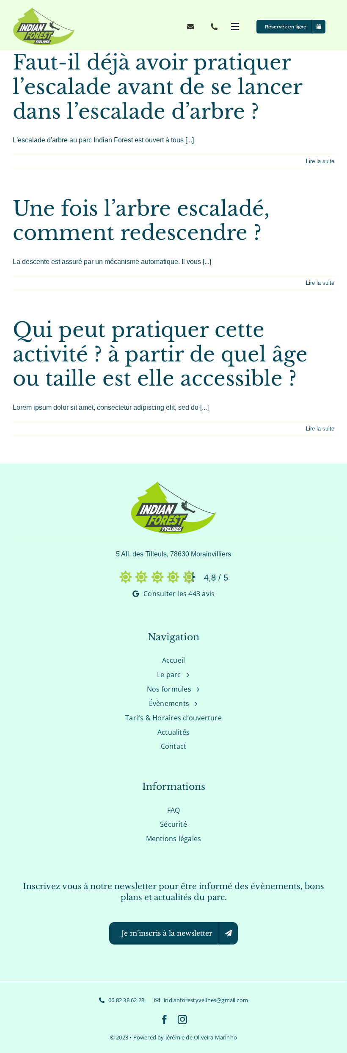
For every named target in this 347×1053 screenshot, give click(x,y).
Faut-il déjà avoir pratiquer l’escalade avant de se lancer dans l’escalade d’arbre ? (157, 87)
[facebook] (164, 1019)
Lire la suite (320, 161)
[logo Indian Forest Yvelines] (45, 10)
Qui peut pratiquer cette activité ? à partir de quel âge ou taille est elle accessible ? (160, 354)
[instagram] (182, 1019)
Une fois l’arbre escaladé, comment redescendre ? (141, 221)
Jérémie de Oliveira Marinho (201, 1037)
